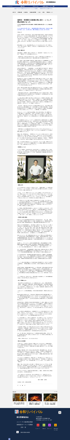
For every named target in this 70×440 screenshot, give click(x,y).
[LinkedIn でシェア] (22, 385)
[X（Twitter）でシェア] (20, 385)
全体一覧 (14, 12)
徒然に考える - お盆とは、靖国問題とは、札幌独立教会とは (34, 404)
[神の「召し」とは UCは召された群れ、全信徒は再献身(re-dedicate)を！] (50, 397)
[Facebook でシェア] (17, 385)
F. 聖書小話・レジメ (49, 12)
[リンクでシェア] (24, 385)
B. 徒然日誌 (26, 12)
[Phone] (17, 432)
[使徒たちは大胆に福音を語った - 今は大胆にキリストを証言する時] (19, 397)
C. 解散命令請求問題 (32, 12)
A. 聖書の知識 (19, 12)
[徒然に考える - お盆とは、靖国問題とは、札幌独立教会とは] (35, 397)
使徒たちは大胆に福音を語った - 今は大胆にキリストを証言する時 (19, 404)
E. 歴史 (43, 12)
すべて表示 (55, 391)
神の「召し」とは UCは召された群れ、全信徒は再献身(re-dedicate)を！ (50, 404)
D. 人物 (39, 12)
